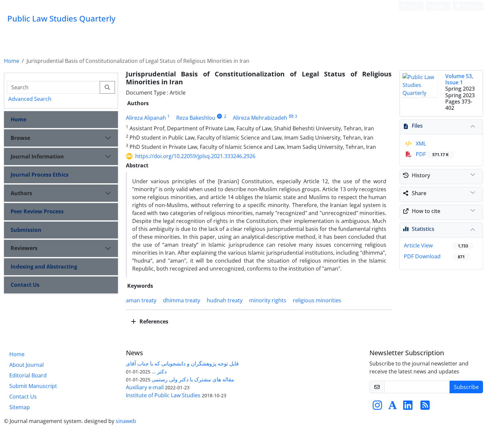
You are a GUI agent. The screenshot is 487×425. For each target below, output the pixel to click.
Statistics (423, 229)
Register (437, 6)
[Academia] (393, 407)
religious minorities (317, 300)
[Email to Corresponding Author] (291, 116)
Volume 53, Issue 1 (459, 79)
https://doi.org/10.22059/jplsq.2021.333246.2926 (195, 156)
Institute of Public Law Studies (163, 395)
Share (419, 193)
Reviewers (24, 248)
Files (417, 125)
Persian (470, 6)
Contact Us (25, 284)
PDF (431, 154)
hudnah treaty (225, 300)
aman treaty (141, 300)
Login (412, 6)
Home (11, 60)
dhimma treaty (181, 300)
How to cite (426, 211)
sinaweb (126, 421)
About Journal (26, 364)
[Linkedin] (408, 407)
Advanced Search (29, 99)
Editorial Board (28, 375)
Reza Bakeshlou (195, 117)
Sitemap (19, 407)
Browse (20, 138)
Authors (21, 193)
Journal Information (37, 156)
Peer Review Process (37, 211)
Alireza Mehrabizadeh (260, 117)
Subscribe (466, 387)
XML (420, 143)
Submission (26, 230)
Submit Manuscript (33, 386)
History (421, 175)
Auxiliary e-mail (145, 387)
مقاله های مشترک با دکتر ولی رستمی (193, 379)
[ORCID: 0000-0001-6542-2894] (220, 116)
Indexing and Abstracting (44, 266)
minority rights (267, 300)
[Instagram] (377, 407)
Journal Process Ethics (40, 174)
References (153, 321)
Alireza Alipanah (146, 117)
